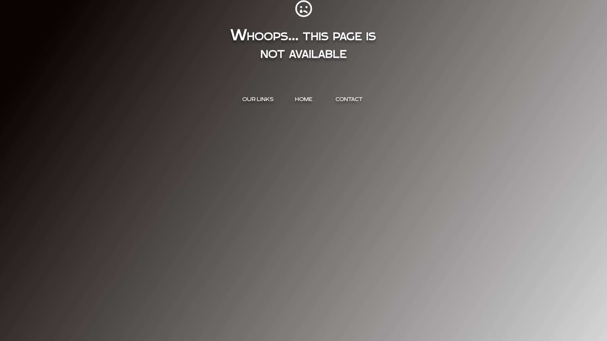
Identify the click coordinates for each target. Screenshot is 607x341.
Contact (349, 99)
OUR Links (258, 99)
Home (303, 99)
